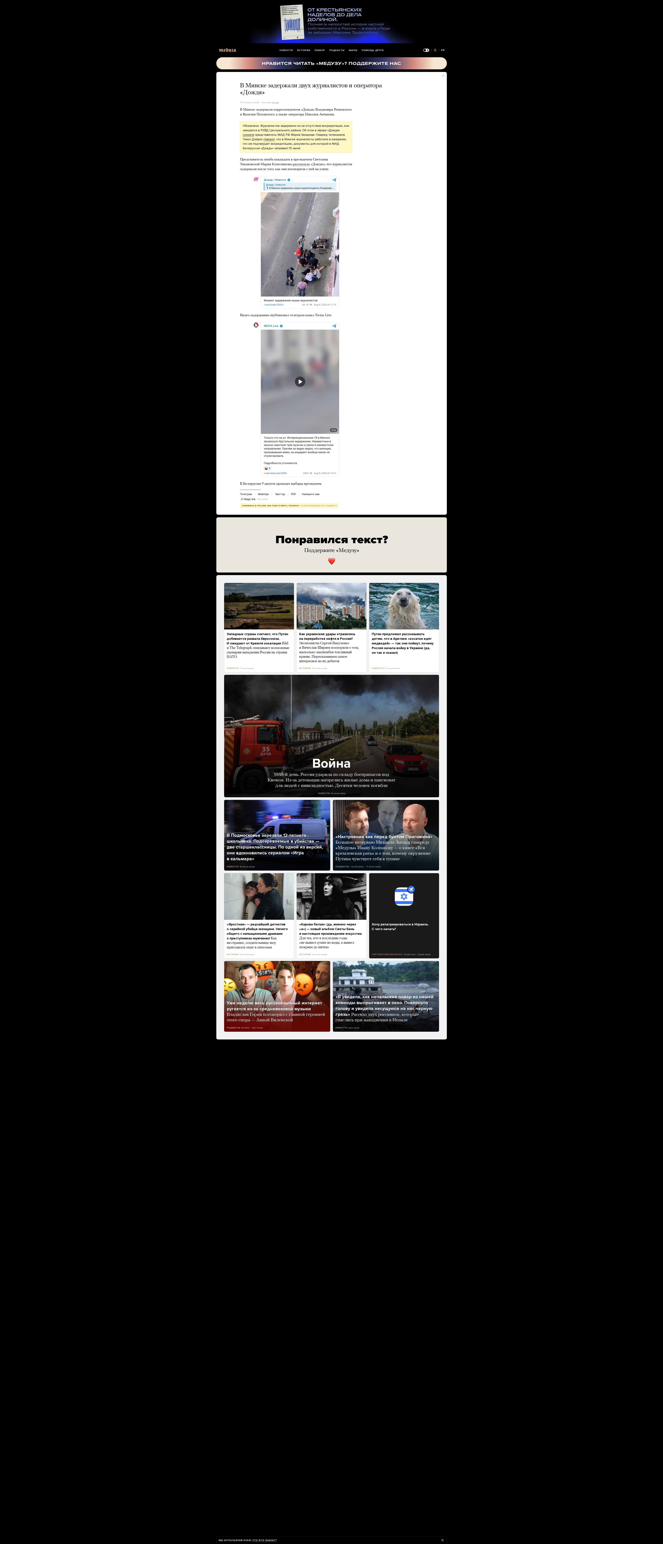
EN (443, 50)
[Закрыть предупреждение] (442, 1540)
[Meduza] (227, 50)
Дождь (275, 102)
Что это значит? (264, 1540)
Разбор (320, 50)
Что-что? (262, 499)
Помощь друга (373, 50)
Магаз (353, 50)
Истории (303, 50)
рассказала (301, 164)
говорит (269, 139)
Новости (286, 50)
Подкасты (337, 50)
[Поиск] (435, 50)
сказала (248, 135)
